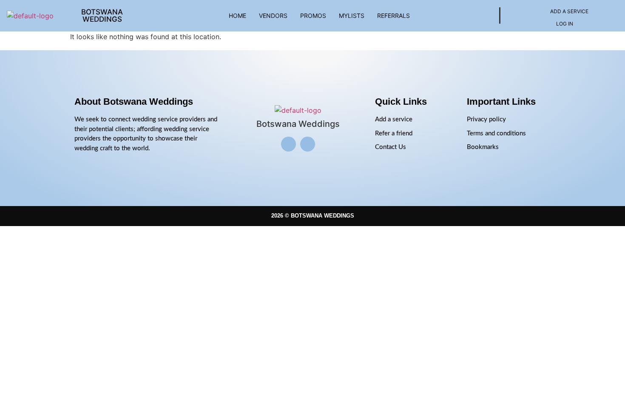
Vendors (273, 15)
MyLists (351, 15)
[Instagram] (288, 144)
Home (237, 15)
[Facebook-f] (307, 144)
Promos (313, 15)
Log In (564, 23)
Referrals (393, 15)
